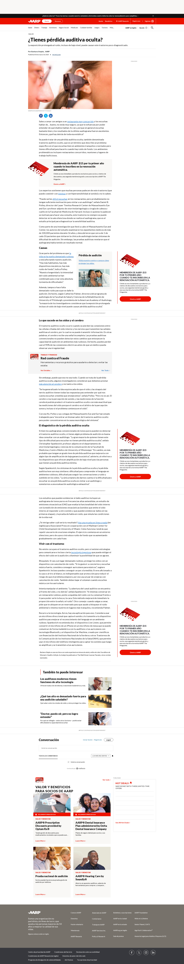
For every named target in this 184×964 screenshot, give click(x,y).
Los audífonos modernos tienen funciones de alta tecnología (58, 680)
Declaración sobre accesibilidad (88, 952)
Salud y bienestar (43, 819)
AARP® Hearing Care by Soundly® (89, 878)
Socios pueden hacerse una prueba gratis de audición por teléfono (51, 881)
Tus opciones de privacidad (87, 960)
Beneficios (108, 21)
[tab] (48, 756)
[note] (70, 111)
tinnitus (62, 193)
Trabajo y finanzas (49, 355)
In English (56, 55)
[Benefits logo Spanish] (34, 359)
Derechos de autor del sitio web (73, 956)
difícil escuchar (60, 199)
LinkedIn (51, 116)
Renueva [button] (58, 21)
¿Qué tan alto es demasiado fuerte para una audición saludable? (63, 698)
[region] (76, 755)
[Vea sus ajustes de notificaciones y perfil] (112, 756)
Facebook (41, 116)
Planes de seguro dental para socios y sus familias (90, 834)
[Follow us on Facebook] (131, 952)
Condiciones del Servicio (63, 952)
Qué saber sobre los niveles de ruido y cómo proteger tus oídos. (63, 703)
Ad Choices (69, 960)
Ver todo (105, 370)
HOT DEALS (122, 783)
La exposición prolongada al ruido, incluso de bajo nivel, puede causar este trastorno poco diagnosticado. (78, 45)
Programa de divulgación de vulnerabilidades (44, 960)
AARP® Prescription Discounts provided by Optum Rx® (48, 825)
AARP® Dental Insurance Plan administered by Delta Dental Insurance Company (91, 825)
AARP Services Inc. (99, 931)
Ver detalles (46, 370)
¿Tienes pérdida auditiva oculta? (65, 40)
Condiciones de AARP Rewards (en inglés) (43, 956)
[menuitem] (30, 29)
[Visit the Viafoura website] (80, 768)
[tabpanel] (140, 27)
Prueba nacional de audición (51, 876)
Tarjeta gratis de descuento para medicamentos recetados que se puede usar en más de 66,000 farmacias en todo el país (51, 834)
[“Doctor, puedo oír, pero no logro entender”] (100, 718)
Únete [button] (47, 21)
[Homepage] (34, 21)
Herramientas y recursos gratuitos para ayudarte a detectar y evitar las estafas (74, 364)
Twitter (46, 116)
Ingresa (147, 21)
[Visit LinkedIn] (153, 952)
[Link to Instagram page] (146, 952)
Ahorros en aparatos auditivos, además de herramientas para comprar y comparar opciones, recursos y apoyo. (90, 884)
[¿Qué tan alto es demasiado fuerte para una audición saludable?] (100, 701)
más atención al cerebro (50, 384)
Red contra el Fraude (55, 358)
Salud (31, 34)
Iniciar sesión (87, 740)
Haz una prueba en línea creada (92, 522)
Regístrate (136, 21)
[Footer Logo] (45, 912)
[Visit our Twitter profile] (139, 952)
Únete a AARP (59, 184)
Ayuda (101, 21)
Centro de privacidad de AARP (39, 952)
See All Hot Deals (122, 823)
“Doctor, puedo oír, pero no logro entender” (59, 715)
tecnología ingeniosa (81, 552)
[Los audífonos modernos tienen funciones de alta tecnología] (100, 683)
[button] (153, 15)
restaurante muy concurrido (80, 121)
